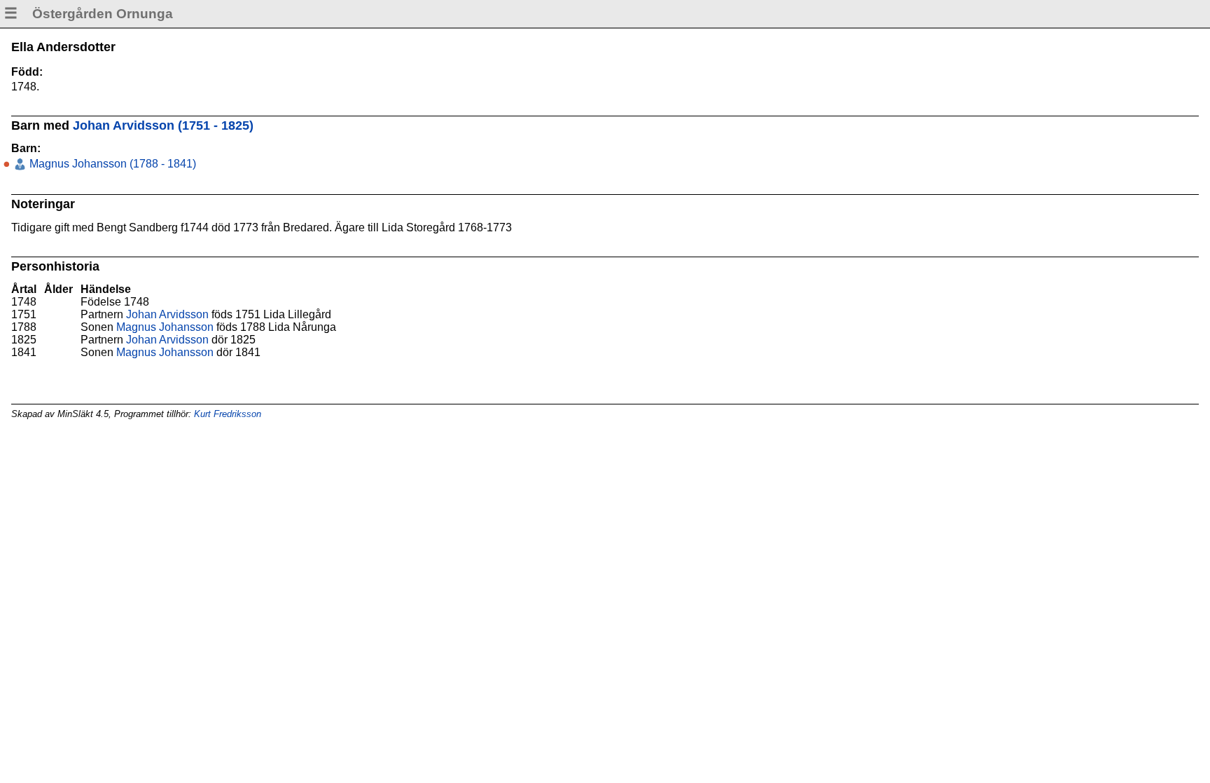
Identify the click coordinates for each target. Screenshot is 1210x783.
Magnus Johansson (165, 327)
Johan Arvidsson (167, 314)
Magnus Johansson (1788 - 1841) (111, 164)
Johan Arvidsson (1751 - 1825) (163, 125)
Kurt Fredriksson (227, 414)
